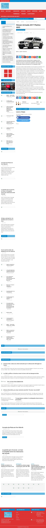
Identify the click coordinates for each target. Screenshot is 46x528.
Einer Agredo (26, 32)
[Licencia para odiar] (3, 118)
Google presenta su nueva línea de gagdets (10, 297)
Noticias (8, 11)
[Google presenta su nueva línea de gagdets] (3, 299)
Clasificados (30, 13)
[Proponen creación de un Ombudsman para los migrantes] (20, 485)
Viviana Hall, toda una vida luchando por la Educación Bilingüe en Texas (22, 364)
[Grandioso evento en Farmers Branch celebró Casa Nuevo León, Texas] (3, 338)
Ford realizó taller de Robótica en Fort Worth (8, 250)
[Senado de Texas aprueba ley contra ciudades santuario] (25, 489)
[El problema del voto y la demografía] (3, 293)
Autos (40, 11)
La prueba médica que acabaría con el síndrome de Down (10, 122)
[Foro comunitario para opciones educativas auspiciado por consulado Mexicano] (3, 278)
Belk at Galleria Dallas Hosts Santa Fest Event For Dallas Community (40, 520)
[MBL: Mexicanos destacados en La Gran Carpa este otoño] (3, 143)
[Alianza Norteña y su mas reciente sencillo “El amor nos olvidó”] (1, 389)
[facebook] (38, 1)
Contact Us (18, 519)
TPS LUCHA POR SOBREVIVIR (15, 381)
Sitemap (17, 517)
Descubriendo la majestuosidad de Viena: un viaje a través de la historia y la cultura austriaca (38, 467)
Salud (28, 11)
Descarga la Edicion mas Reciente (10, 16)
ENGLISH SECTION (5, 1)
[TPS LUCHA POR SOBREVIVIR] (3, 381)
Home (17, 512)
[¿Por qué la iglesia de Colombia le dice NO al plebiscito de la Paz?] (3, 272)
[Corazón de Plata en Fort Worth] (8, 160)
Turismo (23, 13)
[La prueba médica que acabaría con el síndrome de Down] (3, 123)
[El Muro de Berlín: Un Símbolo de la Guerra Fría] (8, 216)
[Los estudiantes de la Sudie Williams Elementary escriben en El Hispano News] (15, 485)
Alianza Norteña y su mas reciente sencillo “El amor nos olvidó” (21, 390)
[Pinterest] (43, 1)
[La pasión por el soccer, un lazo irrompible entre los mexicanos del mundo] (8, 187)
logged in (22, 114)
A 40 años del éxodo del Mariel (10, 128)
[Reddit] (32, 57)
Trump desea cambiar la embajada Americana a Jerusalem (29, 398)
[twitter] (41, 1)
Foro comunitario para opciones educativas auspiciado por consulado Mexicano (10, 278)
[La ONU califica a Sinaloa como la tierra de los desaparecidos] (1, 373)
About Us (17, 514)
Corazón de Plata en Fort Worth (7, 163)
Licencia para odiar (10, 115)
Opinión (23, 11)
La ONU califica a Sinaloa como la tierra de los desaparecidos (21, 373)
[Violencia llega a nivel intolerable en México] (30, 485)
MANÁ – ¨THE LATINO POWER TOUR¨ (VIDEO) (10, 96)
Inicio (2, 11)
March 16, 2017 (20, 32)
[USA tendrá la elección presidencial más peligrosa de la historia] (5, 485)
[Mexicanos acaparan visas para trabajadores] (3, 287)
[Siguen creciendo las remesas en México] (3, 266)
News (17, 516)
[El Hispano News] (8, 514)
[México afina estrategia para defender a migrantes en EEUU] (10, 485)
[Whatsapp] (39, 57)
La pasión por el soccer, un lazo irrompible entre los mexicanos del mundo (7, 30)
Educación (16, 11)
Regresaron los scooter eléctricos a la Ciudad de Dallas (7, 53)
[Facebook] (17, 57)
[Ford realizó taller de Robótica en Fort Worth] (8, 248)
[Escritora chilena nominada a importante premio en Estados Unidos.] (20, 489)
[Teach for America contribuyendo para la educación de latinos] (40, 485)
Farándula (16, 13)
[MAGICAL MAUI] (3, 314)
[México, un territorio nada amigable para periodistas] (3, 332)
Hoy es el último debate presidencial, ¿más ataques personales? (10, 135)
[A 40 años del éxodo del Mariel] (3, 130)
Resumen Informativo (6, 61)
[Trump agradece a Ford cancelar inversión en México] (3, 320)
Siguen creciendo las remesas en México (10, 265)
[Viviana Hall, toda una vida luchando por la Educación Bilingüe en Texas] (1, 363)
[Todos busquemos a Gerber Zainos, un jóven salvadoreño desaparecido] (33, 514)
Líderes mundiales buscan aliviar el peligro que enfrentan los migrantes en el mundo (9, 109)
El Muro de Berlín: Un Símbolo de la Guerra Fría (7, 219)
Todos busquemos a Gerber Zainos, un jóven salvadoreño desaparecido (40, 514)
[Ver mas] (6, 175)
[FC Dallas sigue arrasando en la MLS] (3, 103)
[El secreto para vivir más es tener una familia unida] (30, 489)
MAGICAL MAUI (9, 312)
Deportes (34, 11)
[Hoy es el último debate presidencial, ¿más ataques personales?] (3, 135)
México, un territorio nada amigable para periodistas (10, 331)
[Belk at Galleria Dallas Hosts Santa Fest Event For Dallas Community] (33, 522)
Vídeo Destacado (7, 80)
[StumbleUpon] (27, 57)
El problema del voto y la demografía (10, 292)
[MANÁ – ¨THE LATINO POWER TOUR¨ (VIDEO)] (3, 97)
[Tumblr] (25, 57)
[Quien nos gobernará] (35, 485)
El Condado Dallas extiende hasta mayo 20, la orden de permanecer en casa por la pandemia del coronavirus (10, 305)
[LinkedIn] (30, 57)
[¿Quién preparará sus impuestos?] (15, 489)
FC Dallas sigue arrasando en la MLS (10, 101)
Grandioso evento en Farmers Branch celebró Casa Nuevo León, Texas (10, 338)
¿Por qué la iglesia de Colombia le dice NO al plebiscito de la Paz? (10, 271)
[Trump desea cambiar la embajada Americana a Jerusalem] (7, 400)
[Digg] (37, 57)
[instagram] (45, 1)
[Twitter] (20, 57)
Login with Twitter (24, 120)
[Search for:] (39, 18)
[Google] (22, 57)
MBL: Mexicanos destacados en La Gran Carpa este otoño (9, 142)
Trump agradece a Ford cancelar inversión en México (10, 319)
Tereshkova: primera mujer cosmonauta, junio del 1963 (23, 465)
